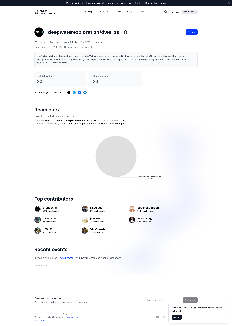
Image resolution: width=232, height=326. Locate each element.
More (141, 12)
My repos (176, 12)
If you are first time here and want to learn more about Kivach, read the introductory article (116, 3)
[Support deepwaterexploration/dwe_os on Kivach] (79, 92)
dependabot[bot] (148, 207)
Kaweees (96, 207)
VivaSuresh (97, 229)
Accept (176, 317)
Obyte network (66, 258)
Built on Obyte (40, 320)
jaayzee (95, 218)
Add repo (89, 12)
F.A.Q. (129, 12)
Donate (191, 32)
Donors (117, 12)
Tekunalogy (144, 218)
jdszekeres (50, 218)
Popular (104, 12)
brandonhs (50, 207)
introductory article (71, 317)
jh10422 (48, 229)
